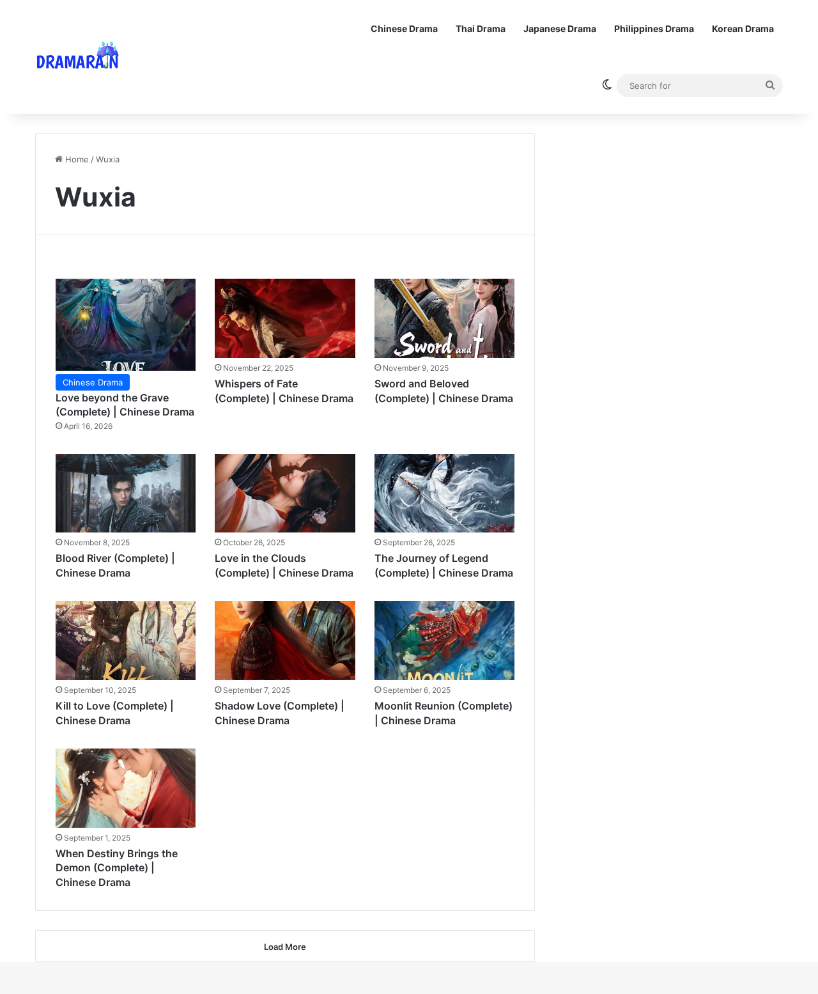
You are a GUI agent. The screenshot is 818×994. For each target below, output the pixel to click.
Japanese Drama (559, 28)
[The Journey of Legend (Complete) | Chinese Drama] (444, 493)
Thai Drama (480, 28)
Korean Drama (743, 28)
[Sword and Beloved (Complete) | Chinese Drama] (444, 318)
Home (76, 159)
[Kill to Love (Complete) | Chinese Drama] (126, 640)
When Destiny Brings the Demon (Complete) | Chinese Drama (117, 868)
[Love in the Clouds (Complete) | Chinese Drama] (285, 493)
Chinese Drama (404, 28)
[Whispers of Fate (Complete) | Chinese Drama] (285, 318)
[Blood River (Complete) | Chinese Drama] (126, 493)
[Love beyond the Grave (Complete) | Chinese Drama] (126, 324)
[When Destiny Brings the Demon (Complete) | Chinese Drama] (126, 788)
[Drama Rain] (77, 57)
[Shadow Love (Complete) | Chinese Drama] (285, 640)
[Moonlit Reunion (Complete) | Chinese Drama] (444, 640)
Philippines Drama (654, 28)
